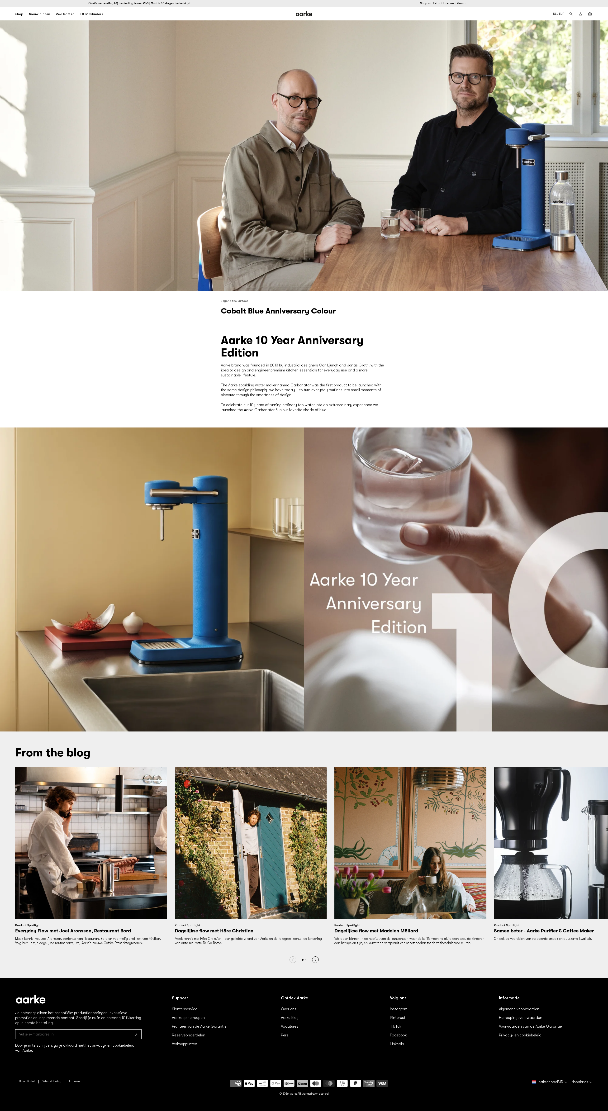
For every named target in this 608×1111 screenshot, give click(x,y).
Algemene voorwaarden (519, 1009)
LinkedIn (397, 1044)
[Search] (571, 14)
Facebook (398, 1035)
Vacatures (289, 1026)
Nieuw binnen (39, 14)
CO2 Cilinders (91, 14)
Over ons (288, 1009)
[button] (305, 959)
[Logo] (304, 14)
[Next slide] (315, 959)
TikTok (395, 1026)
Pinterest (397, 1018)
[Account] (580, 14)
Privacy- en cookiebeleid (520, 1035)
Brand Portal (27, 1081)
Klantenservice (184, 1009)
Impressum (75, 1081)
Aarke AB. (296, 1093)
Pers (284, 1035)
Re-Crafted (65, 14)
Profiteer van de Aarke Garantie (199, 1026)
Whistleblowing (52, 1081)
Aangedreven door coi (315, 1093)
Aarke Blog (290, 1018)
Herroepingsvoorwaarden (520, 1018)
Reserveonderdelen (188, 1035)
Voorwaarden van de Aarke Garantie (530, 1026)
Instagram (398, 1009)
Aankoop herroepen (188, 1018)
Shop (19, 14)
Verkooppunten (184, 1044)
